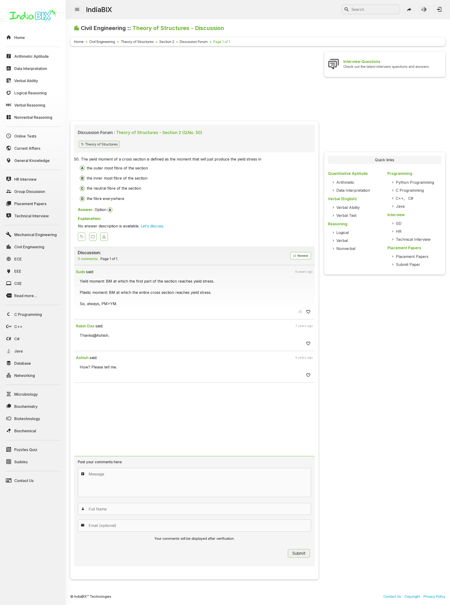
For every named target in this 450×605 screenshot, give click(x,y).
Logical (342, 232)
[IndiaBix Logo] (32, 18)
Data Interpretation (353, 190)
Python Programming (415, 182)
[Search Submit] (346, 9)
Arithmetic (345, 182)
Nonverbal (345, 248)
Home (79, 42)
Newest (302, 255)
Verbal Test (346, 215)
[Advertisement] (194, 84)
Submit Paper (408, 264)
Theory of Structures (137, 42)
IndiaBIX (99, 9)
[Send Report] (104, 237)
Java (400, 206)
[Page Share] (409, 9)
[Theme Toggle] (424, 9)
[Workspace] (93, 237)
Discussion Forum (194, 42)
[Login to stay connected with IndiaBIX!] (439, 9)
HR (398, 231)
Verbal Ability (348, 207)
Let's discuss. (152, 226)
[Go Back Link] (81, 237)
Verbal (342, 240)
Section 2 (166, 42)
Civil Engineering (102, 42)
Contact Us (392, 596)
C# (410, 198)
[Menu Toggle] (77, 10)
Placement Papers (412, 256)
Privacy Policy (434, 596)
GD (398, 223)
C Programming (410, 190)
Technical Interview (413, 239)
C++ (400, 198)
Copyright (412, 596)
